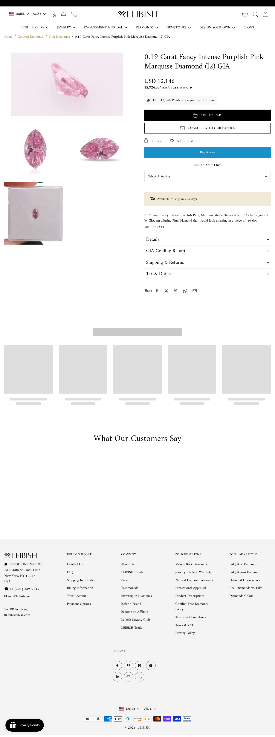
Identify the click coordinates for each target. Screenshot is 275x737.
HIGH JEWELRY (32, 28)
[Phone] (139, 676)
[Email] (128, 676)
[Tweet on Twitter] (166, 290)
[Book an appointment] (53, 14)
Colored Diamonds (31, 37)
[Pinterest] (128, 665)
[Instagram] (139, 665)
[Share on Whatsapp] (185, 290)
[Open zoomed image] (35, 149)
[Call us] (74, 14)
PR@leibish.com (19, 615)
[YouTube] (151, 665)
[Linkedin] (117, 676)
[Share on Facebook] (157, 290)
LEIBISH (144, 728)
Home (8, 37)
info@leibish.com (19, 596)
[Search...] (255, 14)
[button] (207, 115)
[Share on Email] (194, 290)
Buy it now (207, 152)
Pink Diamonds (59, 37)
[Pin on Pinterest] (175, 290)
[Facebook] (117, 665)
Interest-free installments (140, 3)
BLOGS (248, 28)
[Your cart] (245, 14)
